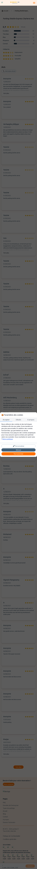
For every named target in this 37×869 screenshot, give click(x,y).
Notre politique (7, 439)
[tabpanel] (18, 431)
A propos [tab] (30, 419)
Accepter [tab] (6, 419)
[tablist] (18, 420)
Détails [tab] (18, 419)
